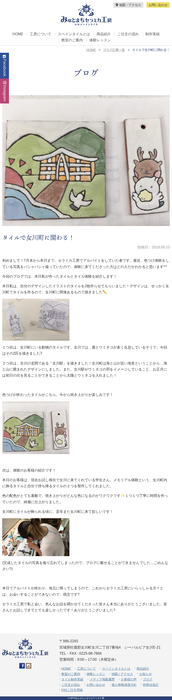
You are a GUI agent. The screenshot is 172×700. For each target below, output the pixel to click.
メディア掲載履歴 (102, 679)
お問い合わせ (158, 5)
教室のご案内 (72, 40)
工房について (40, 34)
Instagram (4, 91)
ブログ (147, 679)
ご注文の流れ (128, 34)
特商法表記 (151, 685)
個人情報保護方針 (124, 685)
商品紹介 (104, 34)
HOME (18, 34)
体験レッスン (100, 40)
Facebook (4, 66)
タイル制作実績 (72, 679)
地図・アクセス (129, 5)
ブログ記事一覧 (114, 50)
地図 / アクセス (122, 674)
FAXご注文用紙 (72, 690)
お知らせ (145, 674)
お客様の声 (129, 679)
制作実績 (152, 34)
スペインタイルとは (74, 34)
